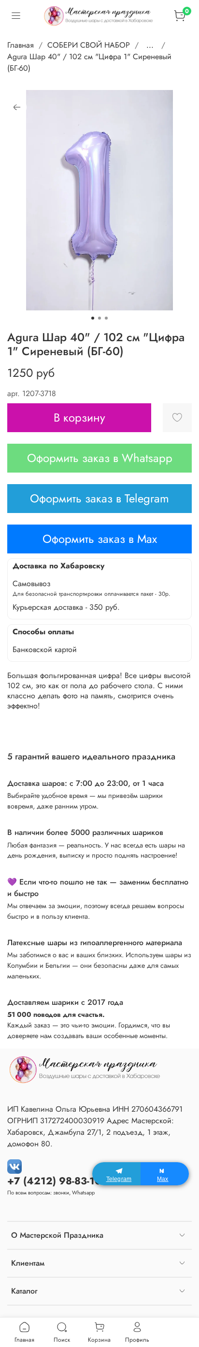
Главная (20, 45)
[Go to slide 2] (99, 318)
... (150, 45)
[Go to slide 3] (106, 318)
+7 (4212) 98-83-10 (54, 1181)
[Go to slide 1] (92, 318)
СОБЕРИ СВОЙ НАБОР (88, 45)
